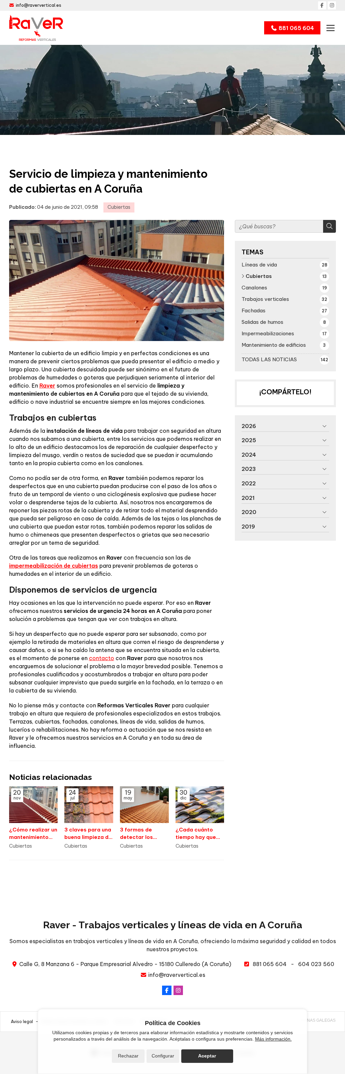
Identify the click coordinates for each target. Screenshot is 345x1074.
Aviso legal (22, 1021)
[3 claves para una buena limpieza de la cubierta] (88, 804)
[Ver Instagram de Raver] (332, 5)
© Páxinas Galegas (315, 1020)
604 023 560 (316, 964)
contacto (101, 658)
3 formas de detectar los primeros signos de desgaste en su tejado (144, 833)
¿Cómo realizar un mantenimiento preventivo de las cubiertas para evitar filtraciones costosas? (33, 833)
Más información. (273, 1039)
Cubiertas (118, 207)
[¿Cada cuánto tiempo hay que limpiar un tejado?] (200, 804)
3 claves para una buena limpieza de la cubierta (88, 833)
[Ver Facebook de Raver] (322, 5)
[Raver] (36, 28)
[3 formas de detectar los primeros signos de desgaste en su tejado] (144, 804)
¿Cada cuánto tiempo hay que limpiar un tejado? (199, 833)
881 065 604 (270, 964)
